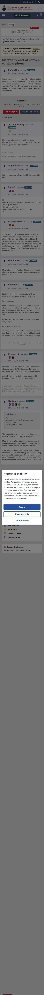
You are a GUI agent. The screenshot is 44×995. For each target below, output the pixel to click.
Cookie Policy (17, 487)
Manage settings (22, 520)
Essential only (22, 514)
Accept (22, 506)
